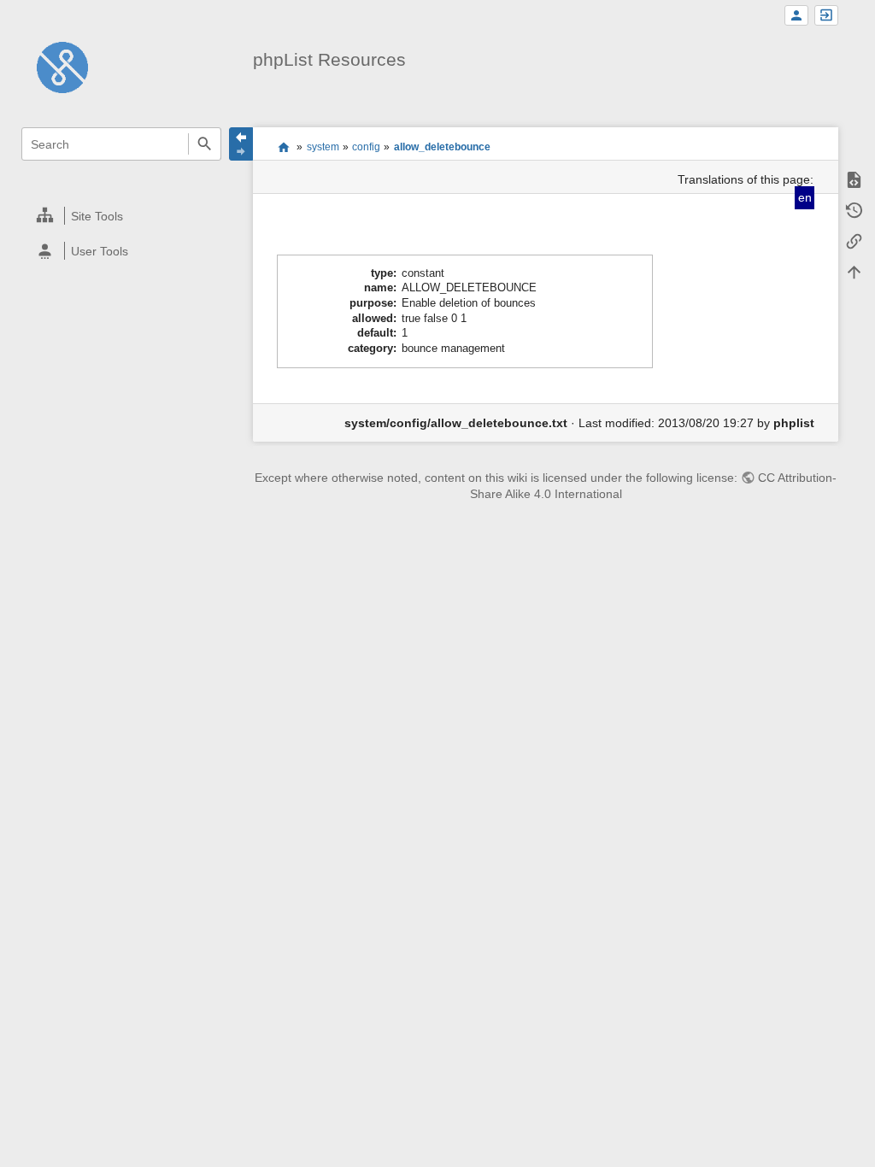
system (323, 147)
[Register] (796, 15)
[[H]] (62, 66)
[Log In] (826, 15)
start (283, 147)
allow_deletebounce (442, 147)
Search (204, 144)
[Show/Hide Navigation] (241, 144)
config (366, 147)
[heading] (121, 216)
